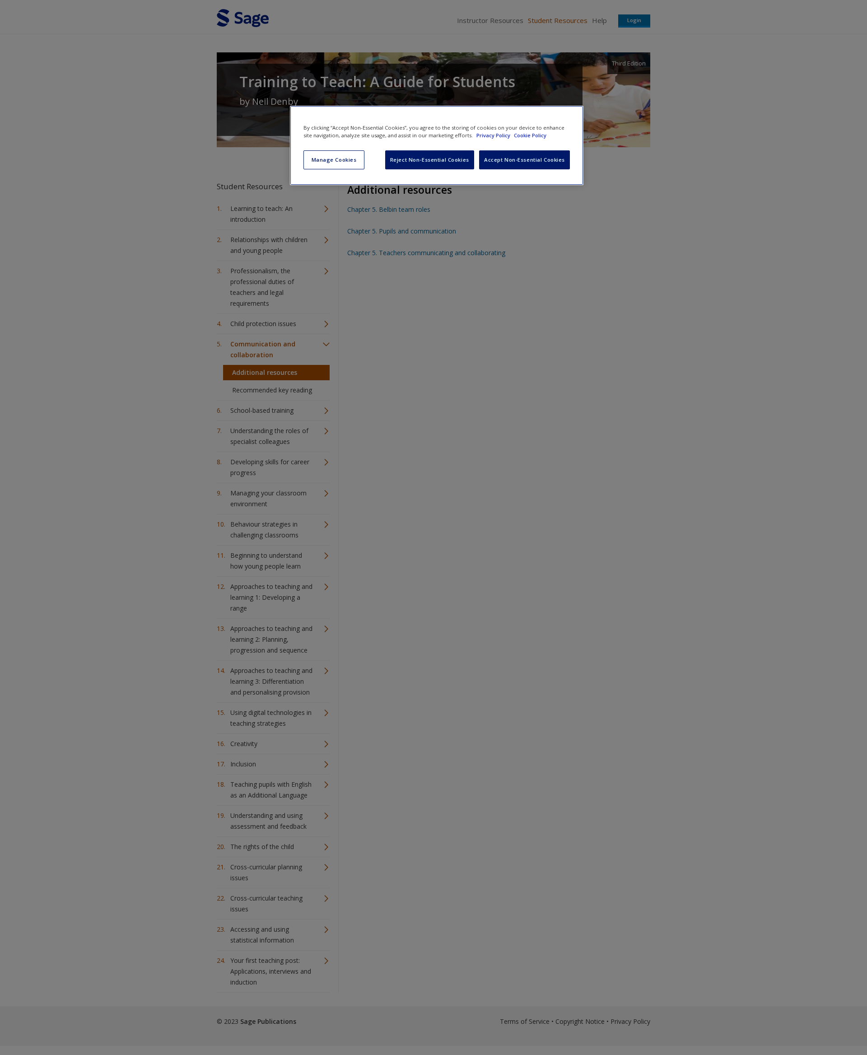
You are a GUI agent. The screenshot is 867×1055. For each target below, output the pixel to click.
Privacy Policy (494, 135)
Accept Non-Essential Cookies (524, 159)
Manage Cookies (334, 159)
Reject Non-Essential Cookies (429, 159)
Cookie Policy (530, 135)
